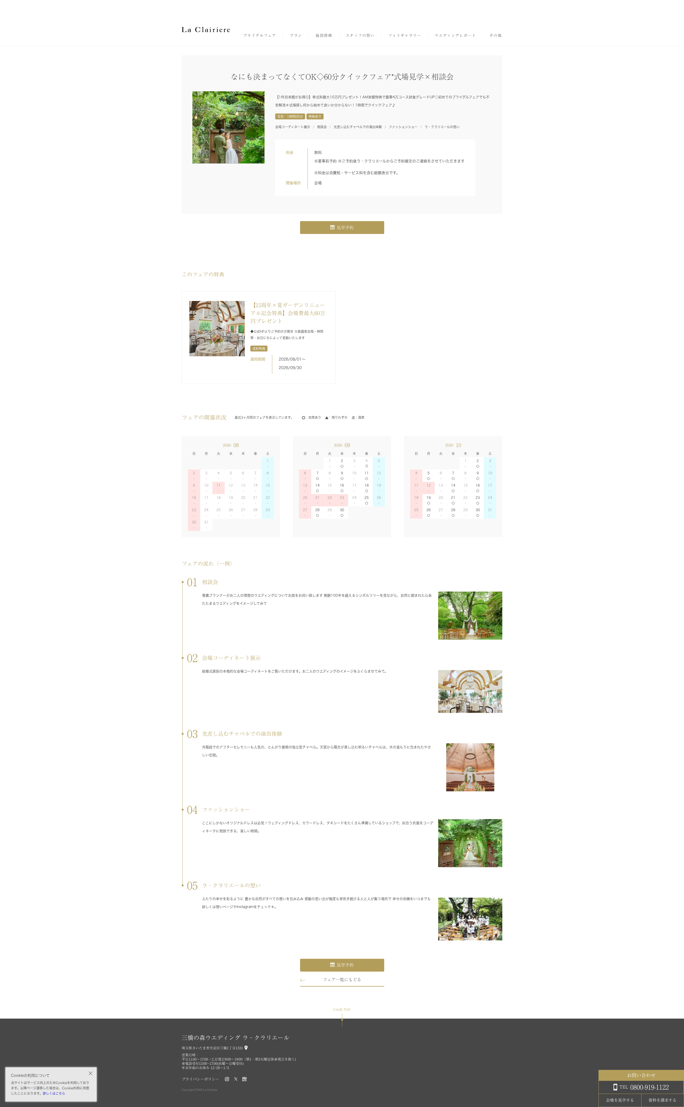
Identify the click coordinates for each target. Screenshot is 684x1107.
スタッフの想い (360, 35)
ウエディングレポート (455, 35)
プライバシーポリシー (200, 1079)
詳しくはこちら (54, 1093)
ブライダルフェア (259, 35)
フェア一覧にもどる (342, 979)
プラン (296, 35)
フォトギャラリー (404, 35)
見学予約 (345, 227)
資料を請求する (662, 1100)
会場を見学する (620, 1100)
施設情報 (324, 35)
